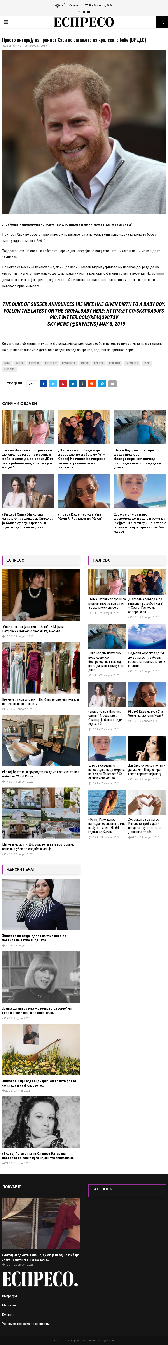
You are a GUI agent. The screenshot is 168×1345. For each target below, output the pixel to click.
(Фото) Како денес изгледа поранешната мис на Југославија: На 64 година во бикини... (107, 825)
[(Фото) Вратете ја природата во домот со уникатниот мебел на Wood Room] (41, 740)
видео (20, 363)
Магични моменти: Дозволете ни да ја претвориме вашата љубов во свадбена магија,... (38, 846)
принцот (114, 363)
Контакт (8, 1314)
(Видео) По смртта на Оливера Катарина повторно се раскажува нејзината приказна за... (39, 1155)
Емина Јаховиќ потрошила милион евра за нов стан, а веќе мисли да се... (107, 603)
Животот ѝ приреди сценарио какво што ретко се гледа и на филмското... (39, 1083)
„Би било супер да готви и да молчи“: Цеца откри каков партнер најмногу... (146, 769)
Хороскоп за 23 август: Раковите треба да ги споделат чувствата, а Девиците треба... (144, 825)
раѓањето (132, 363)
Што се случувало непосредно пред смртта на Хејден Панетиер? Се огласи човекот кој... (106, 771)
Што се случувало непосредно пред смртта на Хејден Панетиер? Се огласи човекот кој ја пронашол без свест (140, 523)
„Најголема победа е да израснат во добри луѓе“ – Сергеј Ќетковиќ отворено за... (145, 605)
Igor (8, 45)
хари (147, 363)
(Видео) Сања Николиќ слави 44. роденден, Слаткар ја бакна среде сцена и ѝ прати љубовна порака (28, 520)
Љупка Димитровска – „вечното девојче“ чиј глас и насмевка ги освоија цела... (37, 1010)
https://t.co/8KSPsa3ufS (135, 311)
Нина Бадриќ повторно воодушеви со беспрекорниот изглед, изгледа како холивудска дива (137, 458)
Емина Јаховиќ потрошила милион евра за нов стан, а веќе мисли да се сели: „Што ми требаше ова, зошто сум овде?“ (28, 458)
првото (99, 363)
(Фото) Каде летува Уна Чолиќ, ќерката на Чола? (80, 516)
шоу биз (9, 369)
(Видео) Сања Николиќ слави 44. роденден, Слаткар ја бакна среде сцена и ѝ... (105, 717)
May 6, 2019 (112, 324)
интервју (51, 363)
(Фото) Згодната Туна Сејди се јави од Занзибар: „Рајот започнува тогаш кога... (40, 1257)
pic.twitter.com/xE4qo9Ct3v (84, 317)
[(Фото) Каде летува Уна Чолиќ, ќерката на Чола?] (147, 694)
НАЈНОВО (101, 560)
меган (85, 363)
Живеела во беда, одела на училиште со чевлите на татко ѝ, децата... (34, 938)
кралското (69, 363)
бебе (7, 363)
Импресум (9, 1296)
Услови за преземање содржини (26, 1323)
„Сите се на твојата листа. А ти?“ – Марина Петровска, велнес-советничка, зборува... (33, 629)
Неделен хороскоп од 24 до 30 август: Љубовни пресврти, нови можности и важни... (146, 659)
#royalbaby (78, 311)
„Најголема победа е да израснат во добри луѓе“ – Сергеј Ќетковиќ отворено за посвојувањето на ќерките (81, 458)
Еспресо (34, 363)
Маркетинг (10, 1305)
